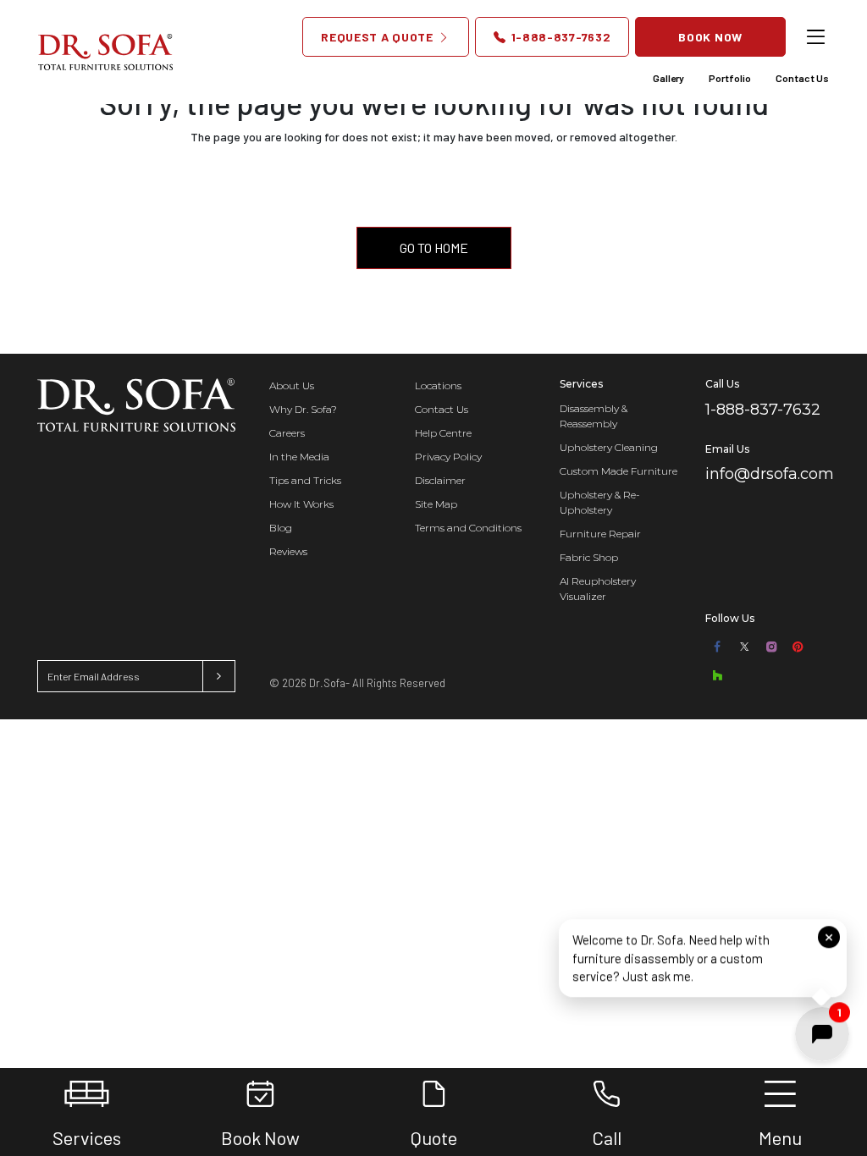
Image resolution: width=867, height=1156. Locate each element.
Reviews (288, 551)
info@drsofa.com (769, 474)
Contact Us (802, 78)
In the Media (299, 456)
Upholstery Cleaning (609, 447)
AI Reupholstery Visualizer (598, 589)
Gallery (668, 78)
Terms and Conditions (468, 527)
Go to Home (434, 247)
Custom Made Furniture (618, 471)
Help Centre (443, 433)
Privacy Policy (448, 456)
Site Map (436, 504)
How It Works (301, 504)
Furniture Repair (600, 533)
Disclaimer (440, 480)
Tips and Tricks (305, 480)
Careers (287, 433)
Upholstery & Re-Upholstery (600, 502)
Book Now (710, 37)
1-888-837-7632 (559, 37)
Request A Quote (378, 37)
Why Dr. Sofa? (303, 409)
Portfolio (730, 78)
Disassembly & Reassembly (593, 416)
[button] (703, 957)
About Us (291, 385)
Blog (280, 527)
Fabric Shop (589, 557)
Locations (438, 385)
